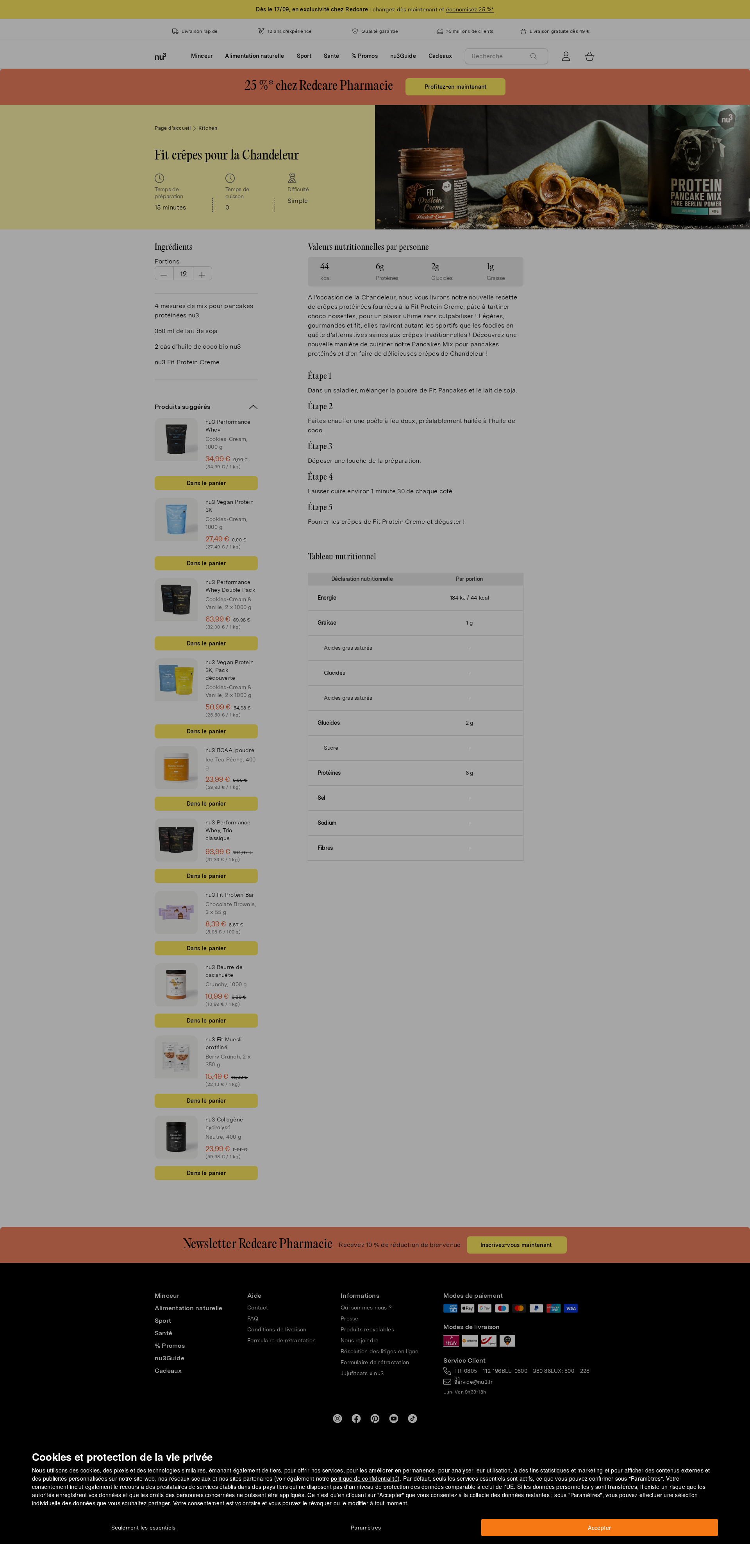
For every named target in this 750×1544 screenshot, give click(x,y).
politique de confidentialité (364, 1478)
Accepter (599, 1527)
